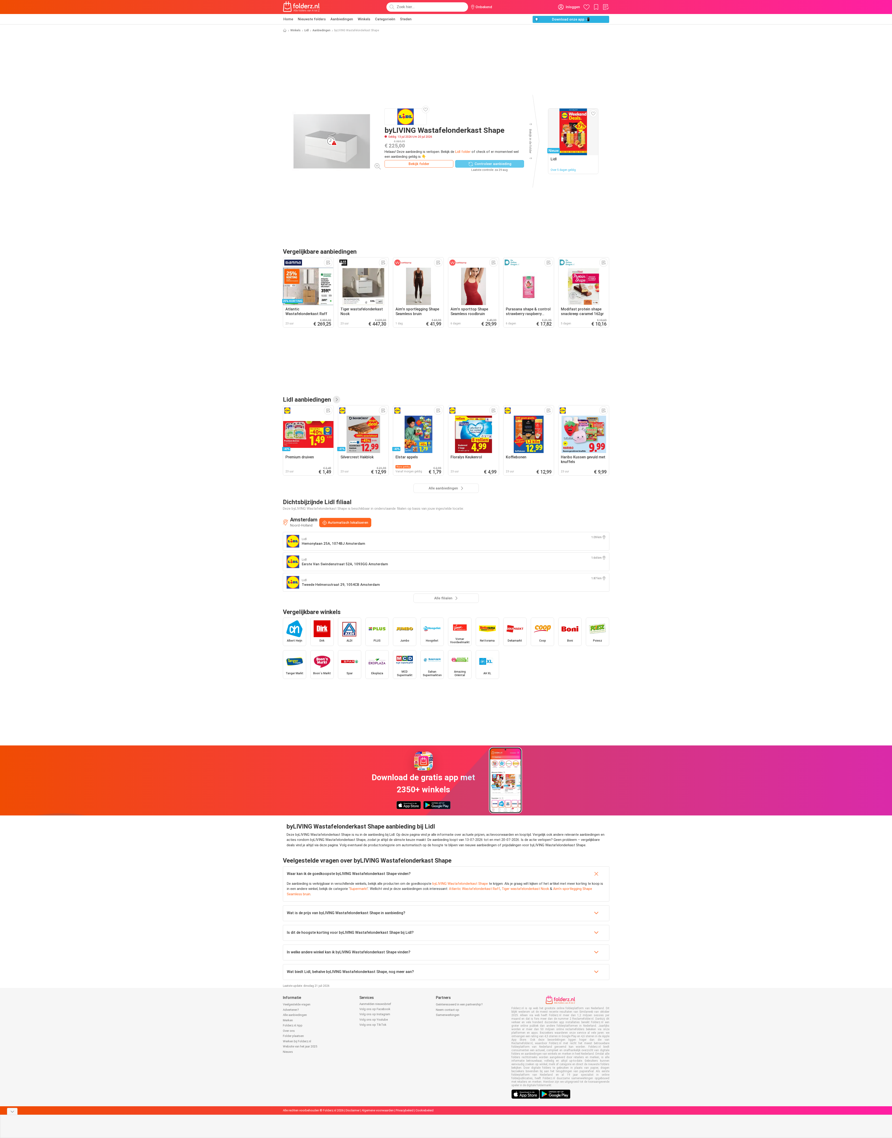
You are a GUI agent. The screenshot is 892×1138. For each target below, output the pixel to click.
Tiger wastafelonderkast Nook (525, 889)
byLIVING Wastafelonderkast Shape (460, 884)
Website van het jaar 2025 (300, 1046)
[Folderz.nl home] (301, 7)
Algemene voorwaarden (378, 1110)
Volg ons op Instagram (374, 1014)
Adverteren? (291, 1010)
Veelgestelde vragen (296, 1004)
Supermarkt (359, 889)
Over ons (289, 1031)
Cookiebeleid (425, 1110)
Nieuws (288, 1052)
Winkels (364, 19)
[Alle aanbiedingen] (336, 399)
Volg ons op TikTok (372, 1024)
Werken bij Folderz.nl (297, 1041)
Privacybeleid (404, 1110)
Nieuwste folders (312, 19)
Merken (288, 1020)
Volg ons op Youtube (373, 1019)
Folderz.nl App (292, 1025)
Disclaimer (353, 1110)
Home (288, 19)
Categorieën (385, 19)
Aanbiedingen (341, 19)
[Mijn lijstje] (605, 7)
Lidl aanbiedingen (307, 399)
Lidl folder (463, 152)
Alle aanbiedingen (295, 1015)
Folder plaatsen (293, 1036)
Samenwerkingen (447, 1015)
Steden (406, 19)
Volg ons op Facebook (374, 1009)
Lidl (306, 30)
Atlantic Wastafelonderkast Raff (474, 889)
